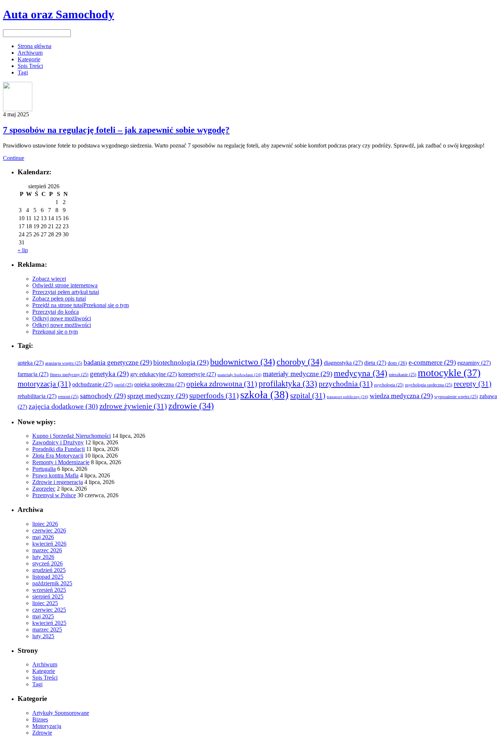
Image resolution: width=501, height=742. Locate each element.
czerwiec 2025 (49, 610)
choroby (299, 362)
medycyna (360, 373)
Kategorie (29, 59)
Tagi (23, 72)
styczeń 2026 (47, 563)
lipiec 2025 (45, 603)
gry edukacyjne (153, 374)
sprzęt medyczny (157, 396)
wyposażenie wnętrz (456, 396)
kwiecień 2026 (49, 544)
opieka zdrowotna (221, 383)
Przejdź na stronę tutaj (57, 305)
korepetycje (197, 374)
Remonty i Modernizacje (60, 462)
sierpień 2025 (47, 596)
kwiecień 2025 (49, 623)
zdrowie (191, 406)
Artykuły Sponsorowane (60, 713)
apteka (31, 363)
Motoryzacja (46, 726)
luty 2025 (43, 636)
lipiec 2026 (45, 524)
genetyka (109, 374)
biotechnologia (181, 362)
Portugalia (44, 469)
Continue (13, 158)
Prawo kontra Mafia (55, 475)
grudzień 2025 (49, 570)
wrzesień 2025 (49, 590)
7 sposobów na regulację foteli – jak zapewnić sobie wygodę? (116, 130)
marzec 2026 (47, 550)
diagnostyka (343, 363)
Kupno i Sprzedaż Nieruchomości (71, 436)
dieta (375, 363)
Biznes (40, 719)
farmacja (33, 374)
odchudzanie (92, 384)
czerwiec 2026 (49, 530)
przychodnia (346, 383)
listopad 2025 (47, 577)
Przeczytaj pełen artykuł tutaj (65, 292)
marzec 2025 (47, 629)
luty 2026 (43, 557)
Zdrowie (42, 733)
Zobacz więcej (49, 279)
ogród (123, 385)
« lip (23, 250)
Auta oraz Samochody (58, 14)
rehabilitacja (37, 396)
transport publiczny (347, 397)
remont (68, 396)
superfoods (214, 395)
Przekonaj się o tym (106, 305)
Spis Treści (30, 66)
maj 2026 (43, 537)
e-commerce (432, 362)
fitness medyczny (69, 374)
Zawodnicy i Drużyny (58, 442)
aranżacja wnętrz (63, 363)
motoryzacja (44, 383)
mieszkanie (402, 374)
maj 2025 (43, 616)
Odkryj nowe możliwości (61, 318)
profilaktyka (288, 383)
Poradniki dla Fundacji (58, 449)
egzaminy (474, 363)
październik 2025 (52, 583)
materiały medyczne (297, 374)
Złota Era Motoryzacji (57, 455)
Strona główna (34, 46)
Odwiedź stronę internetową (65, 285)
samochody (103, 396)
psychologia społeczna (428, 385)
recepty (472, 383)
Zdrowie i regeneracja (57, 482)
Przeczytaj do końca (55, 312)
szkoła (264, 394)
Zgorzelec (43, 488)
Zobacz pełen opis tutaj (59, 298)
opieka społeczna (159, 384)
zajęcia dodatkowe (63, 406)
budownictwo (242, 362)
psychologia (388, 385)
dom (397, 363)
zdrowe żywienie (133, 406)
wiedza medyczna (401, 396)
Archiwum (30, 53)
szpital (307, 395)
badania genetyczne (118, 362)
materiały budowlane (239, 375)
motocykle (449, 372)
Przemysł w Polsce (54, 495)
